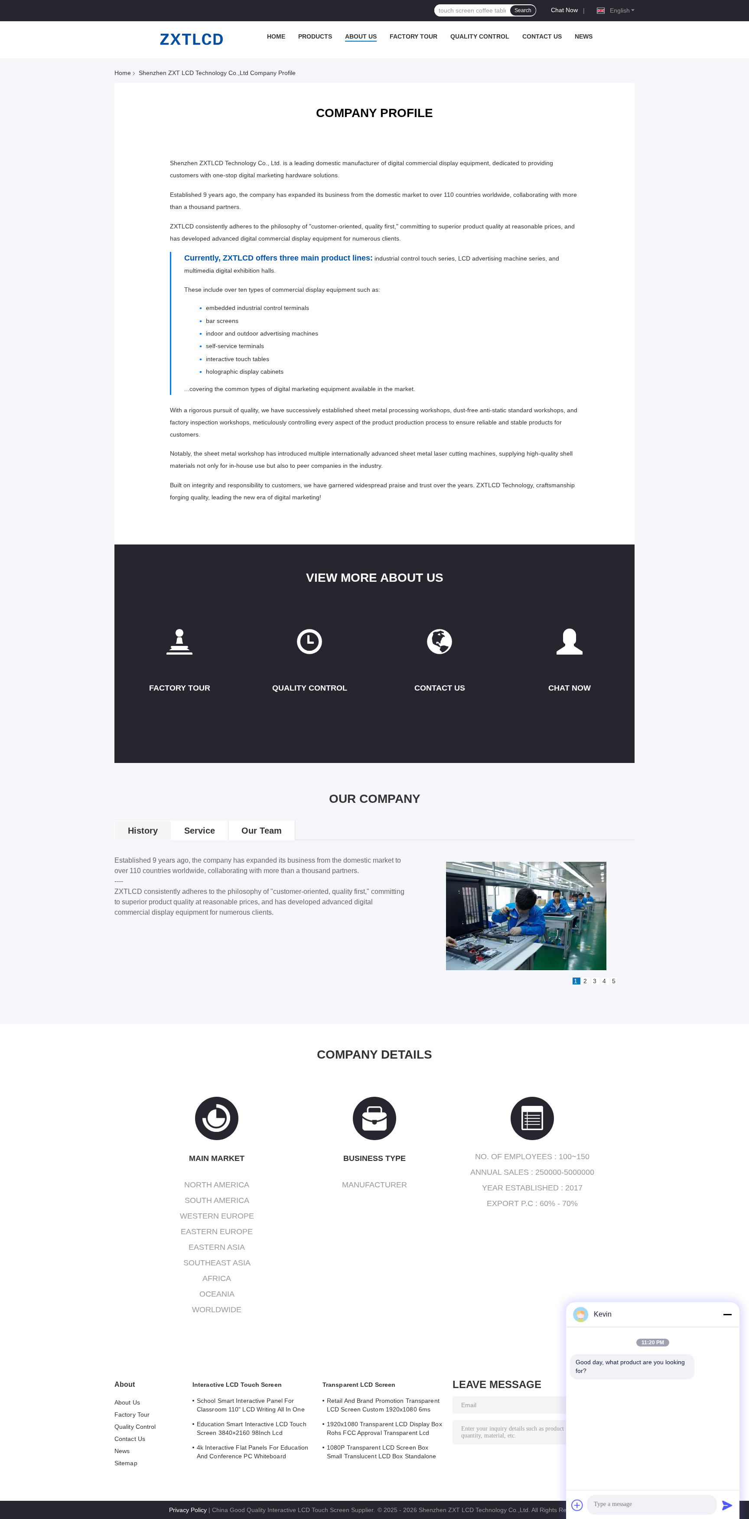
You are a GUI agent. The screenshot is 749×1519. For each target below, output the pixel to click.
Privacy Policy (188, 1509)
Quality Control (479, 36)
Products (315, 36)
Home (276, 36)
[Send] (727, 1505)
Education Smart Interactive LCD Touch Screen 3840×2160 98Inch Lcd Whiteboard (251, 1430)
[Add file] (577, 1505)
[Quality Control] (309, 645)
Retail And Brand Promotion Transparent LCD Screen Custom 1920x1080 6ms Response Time (383, 1406)
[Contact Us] (439, 645)
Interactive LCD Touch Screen (237, 1384)
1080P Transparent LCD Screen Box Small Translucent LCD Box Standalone (381, 1452)
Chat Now (564, 10)
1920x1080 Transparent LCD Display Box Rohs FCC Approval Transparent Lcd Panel (384, 1430)
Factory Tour (413, 36)
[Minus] (727, 1314)
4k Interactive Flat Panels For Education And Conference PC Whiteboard (252, 1452)
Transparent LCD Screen (358, 1384)
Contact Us (542, 36)
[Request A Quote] (569, 641)
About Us (361, 36)
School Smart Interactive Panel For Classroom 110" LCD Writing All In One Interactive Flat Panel (251, 1406)
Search (523, 10)
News (584, 36)
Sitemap (125, 1463)
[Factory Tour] (179, 645)
